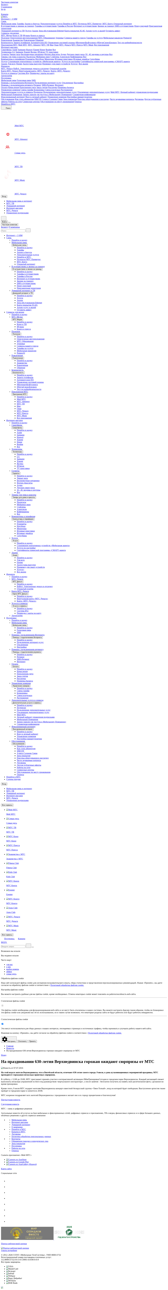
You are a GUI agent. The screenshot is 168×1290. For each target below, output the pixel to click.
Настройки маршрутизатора (79, 97)
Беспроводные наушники (32, 54)
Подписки (38, 92)
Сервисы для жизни (10, 33)
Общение (39, 40)
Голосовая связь (24, 80)
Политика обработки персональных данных (31, 1136)
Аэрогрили (65, 57)
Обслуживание (8, 99)
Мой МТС (22, 45)
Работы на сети (15, 101)
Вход (4, 196)
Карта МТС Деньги (10, 71)
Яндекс (33, 52)
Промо (19, 64)
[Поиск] (28, 230)
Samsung (21, 50)
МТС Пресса (77, 45)
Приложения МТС (9, 45)
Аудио (63, 54)
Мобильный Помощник (11, 94)
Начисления (13, 87)
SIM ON (38, 99)
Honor (42, 50)
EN (5, 942)
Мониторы (49, 59)
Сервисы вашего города (75, 38)
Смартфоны (6, 50)
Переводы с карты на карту (42, 73)
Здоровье (60, 38)
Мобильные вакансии (113, 38)
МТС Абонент (34, 45)
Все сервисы (7, 805)
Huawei (29, 50)
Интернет (59, 85)
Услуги (28, 31)
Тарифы (20, 24)
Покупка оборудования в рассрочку (93, 99)
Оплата (4, 87)
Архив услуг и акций (95, 31)
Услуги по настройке (71, 61)
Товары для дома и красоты (13, 57)
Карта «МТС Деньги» (60, 71)
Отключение (67, 83)
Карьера (4, 14)
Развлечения (6, 40)
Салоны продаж (13, 779)
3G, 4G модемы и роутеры (97, 54)
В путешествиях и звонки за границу (17, 26)
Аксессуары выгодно (32, 64)
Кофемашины (76, 57)
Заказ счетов (42, 87)
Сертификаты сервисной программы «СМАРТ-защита (105, 61)
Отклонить (22, 1041)
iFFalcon (41, 52)
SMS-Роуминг (48, 85)
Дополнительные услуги (51, 24)
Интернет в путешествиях (85, 26)
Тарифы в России (65, 26)
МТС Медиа (6, 35)
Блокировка (39, 90)
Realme (49, 50)
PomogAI (127, 38)
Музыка (26, 35)
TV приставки (51, 52)
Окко (56, 45)
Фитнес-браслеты (52, 54)
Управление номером (10, 90)
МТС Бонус (108, 24)
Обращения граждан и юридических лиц (30, 1141)
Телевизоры (6, 52)
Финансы (5, 66)
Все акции (83, 64)
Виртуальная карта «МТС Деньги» (34, 71)
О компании (6, 7)
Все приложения (101, 45)
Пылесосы (31, 57)
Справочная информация (84, 94)
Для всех (12, 64)
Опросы (78, 101)
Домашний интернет (15, 206)
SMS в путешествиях (124, 26)
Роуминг (37, 85)
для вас (9, 964)
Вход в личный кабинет (36, 97)
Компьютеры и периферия (13, 59)
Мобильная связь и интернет (19, 201)
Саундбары (95, 59)
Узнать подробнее (9, 1250)
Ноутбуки (39, 59)
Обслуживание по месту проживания (57, 101)
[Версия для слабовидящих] (2, 12)
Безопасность (7, 42)
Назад (3, 1055)
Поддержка (6, 78)
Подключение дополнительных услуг (60, 92)
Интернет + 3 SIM (9, 19)
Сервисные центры (31, 101)
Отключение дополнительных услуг (93, 92)
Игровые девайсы (81, 59)
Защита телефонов (22, 42)
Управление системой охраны (61, 42)
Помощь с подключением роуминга (17, 85)
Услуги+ (74, 64)
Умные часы (14, 54)
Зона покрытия (70, 99)
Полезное (5, 38)
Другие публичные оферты (29, 765)
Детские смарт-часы (76, 54)
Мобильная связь (8, 24)
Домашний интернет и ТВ (13, 31)
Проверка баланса (66, 87)
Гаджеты (5, 54)
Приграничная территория (29, 288)
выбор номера (12, 969)
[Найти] (28, 946)
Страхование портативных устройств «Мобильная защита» (34, 61)
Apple (14, 50)
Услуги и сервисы (9, 73)
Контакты (16, 1139)
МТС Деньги (65, 45)
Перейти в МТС (70, 24)
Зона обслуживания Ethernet (51, 31)
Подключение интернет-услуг (48, 83)
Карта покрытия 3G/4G (74, 31)
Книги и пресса (38, 35)
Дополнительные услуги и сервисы (17, 92)
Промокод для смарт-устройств (56, 64)
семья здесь (11, 974)
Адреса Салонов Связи (52, 99)
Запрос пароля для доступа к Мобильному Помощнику (47, 94)
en (5, 9)
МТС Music (88, 45)
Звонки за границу (106, 26)
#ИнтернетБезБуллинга (85, 42)
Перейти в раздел (19, 240)
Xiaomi (36, 50)
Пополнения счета (27, 87)
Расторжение (67, 90)
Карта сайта (6, 1169)
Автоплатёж (6, 76)
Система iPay (23, 73)
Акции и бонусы (32, 24)
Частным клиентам (9, 2)
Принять (32, 1041)
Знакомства (18, 40)
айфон (9, 971)
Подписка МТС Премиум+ (90, 24)
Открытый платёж (58, 68)
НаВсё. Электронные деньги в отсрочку (31, 68)
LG (13, 52)
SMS (34, 80)
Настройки (79, 83)
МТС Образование (46, 38)
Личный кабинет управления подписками (139, 92)
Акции (35, 31)
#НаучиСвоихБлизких (107, 42)
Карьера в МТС (18, 1132)
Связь (4, 21)
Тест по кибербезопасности (129, 42)
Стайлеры (54, 57)
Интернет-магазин (9, 47)
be (2, 9)
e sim (8, 967)
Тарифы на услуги (94, 38)
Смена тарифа (27, 90)
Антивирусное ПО (39, 42)
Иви (52, 45)
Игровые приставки (64, 59)
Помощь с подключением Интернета (17, 83)
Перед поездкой (141, 26)
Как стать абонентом (24, 99)
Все (54, 50)
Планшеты (30, 59)
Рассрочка (52, 87)
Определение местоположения (24, 38)
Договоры (139, 99)
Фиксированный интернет (13, 97)
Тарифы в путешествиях (46, 26)
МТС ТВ (45, 45)
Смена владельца (52, 90)
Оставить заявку (113, 31)
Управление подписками (17, 213)
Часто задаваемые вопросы (122, 99)
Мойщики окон (43, 57)
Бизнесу (4, 4)
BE (2, 942)
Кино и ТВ (17, 35)
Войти (4, 222)
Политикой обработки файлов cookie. (67, 985)
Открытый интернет (123, 24)
